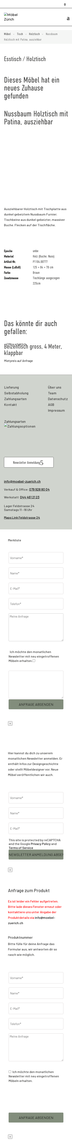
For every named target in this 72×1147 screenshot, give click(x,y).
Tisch (20, 34)
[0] (63, 2)
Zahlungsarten (15, 399)
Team (52, 393)
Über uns (54, 387)
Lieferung (11, 387)
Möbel (7, 34)
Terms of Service (21, 848)
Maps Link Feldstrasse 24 (22, 517)
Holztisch (34, 34)
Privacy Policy (41, 844)
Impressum (56, 410)
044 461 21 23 (29, 497)
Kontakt (10, 404)
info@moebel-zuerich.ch (22, 481)
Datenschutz (58, 399)
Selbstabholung (16, 393)
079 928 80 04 (39, 489)
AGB (51, 404)
